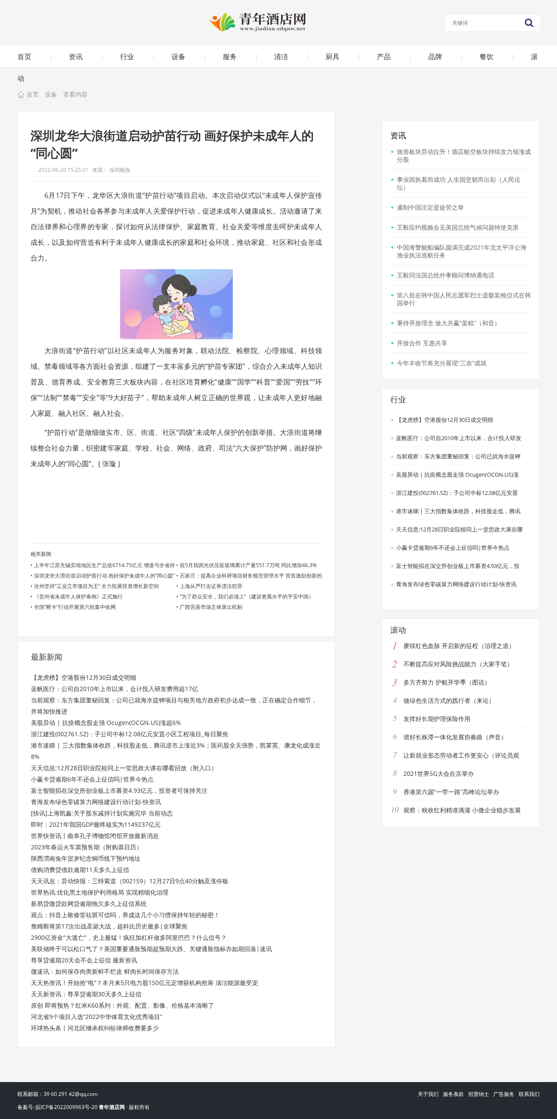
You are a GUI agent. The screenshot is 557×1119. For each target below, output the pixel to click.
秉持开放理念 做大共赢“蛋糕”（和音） (448, 323)
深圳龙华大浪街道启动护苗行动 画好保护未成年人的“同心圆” (104, 575)
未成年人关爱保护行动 (125, 482)
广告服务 (503, 1094)
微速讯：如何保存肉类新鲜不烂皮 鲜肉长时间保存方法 (105, 971)
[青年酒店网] (278, 21)
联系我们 (529, 1094)
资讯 (76, 56)
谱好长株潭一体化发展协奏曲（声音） (455, 737)
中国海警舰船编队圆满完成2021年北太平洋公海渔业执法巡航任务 (462, 251)
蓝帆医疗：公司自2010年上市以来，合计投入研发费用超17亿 (114, 689)
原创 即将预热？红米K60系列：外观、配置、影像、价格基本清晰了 (122, 1005)
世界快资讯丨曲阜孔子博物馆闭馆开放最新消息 (95, 836)
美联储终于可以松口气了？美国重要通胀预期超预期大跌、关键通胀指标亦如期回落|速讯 (151, 949)
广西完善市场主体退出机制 (211, 607)
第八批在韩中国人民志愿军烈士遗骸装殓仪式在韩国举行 (464, 299)
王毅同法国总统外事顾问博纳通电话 (445, 275)
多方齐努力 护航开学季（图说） (446, 682)
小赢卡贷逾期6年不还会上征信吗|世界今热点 (92, 779)
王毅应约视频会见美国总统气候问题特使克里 (458, 227)
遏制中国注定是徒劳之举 (430, 207)
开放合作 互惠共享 (422, 343)
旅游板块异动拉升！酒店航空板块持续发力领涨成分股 (464, 155)
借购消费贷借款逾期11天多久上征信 (80, 869)
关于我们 (428, 1094)
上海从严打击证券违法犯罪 (211, 586)
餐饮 (486, 56)
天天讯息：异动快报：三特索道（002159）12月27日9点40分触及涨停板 (129, 881)
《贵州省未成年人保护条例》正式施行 (78, 596)
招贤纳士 (478, 1094)
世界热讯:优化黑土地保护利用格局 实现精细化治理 (99, 892)
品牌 (435, 56)
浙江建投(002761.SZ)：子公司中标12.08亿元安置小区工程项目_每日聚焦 (129, 734)
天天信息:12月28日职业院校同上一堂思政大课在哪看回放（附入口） (124, 768)
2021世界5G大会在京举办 (438, 773)
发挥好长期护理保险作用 (436, 719)
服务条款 (453, 1094)
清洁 (281, 56)
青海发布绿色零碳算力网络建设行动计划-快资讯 (96, 802)
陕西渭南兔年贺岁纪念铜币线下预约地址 (86, 858)
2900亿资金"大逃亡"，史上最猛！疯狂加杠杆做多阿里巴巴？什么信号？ (129, 937)
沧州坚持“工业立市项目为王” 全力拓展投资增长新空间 (96, 586)
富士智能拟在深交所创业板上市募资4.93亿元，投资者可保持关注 (119, 790)
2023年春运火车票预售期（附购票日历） (86, 847)
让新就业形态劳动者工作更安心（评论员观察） (454, 762)
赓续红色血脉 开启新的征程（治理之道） (459, 645)
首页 (24, 56)
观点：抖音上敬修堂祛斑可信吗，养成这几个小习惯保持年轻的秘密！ (125, 915)
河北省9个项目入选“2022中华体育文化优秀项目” (96, 1016)
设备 (178, 56)
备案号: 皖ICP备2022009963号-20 (57, 1107)
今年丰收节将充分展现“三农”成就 (442, 363)
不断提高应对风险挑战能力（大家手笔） (458, 664)
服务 (230, 56)
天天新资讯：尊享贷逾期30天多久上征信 (86, 994)
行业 (127, 56)
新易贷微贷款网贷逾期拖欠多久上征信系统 (89, 903)
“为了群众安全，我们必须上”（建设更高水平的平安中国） (247, 596)
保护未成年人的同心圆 (222, 482)
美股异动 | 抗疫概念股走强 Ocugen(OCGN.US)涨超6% (106, 722)
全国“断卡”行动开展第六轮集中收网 (75, 607)
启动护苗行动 (82, 482)
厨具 (332, 56)
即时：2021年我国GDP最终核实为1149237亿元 (96, 824)
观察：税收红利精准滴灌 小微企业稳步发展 (462, 810)
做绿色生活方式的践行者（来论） (449, 700)
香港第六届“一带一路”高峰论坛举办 (451, 792)
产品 (384, 56)
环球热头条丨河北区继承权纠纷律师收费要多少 (95, 1028)
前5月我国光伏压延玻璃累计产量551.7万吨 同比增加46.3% (248, 565)
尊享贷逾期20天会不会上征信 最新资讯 (84, 960)
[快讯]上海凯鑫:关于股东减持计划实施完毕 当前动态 (102, 813)
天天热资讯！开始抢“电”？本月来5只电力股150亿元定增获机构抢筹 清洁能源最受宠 (144, 983)
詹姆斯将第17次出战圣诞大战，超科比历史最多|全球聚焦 (109, 926)
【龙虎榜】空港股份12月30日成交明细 (83, 677)
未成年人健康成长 (174, 482)
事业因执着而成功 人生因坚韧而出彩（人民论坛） (458, 183)
